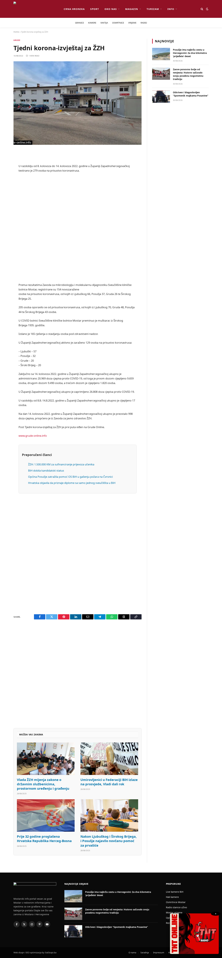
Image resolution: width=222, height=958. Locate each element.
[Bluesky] (5, 202)
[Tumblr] (5, 218)
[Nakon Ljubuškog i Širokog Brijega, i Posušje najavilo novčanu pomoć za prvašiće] (109, 815)
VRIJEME (132, 22)
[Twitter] (5, 169)
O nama (132, 952)
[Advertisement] (77, 227)
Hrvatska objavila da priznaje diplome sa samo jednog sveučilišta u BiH (71, 483)
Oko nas (110, 9)
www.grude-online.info (33, 435)
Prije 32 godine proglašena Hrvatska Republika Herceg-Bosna (44, 838)
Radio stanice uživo (176, 907)
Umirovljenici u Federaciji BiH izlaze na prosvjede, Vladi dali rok (109, 782)
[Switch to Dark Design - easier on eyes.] (207, 9)
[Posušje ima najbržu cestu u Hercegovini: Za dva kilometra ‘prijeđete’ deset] (161, 54)
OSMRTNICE (118, 22)
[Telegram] (5, 235)
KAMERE (92, 22)
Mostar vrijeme (174, 912)
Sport (94, 9)
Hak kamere (172, 896)
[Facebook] (5, 160)
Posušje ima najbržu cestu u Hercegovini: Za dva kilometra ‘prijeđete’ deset (190, 53)
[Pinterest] (5, 185)
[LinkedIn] (5, 210)
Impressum (158, 952)
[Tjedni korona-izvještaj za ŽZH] (77, 103)
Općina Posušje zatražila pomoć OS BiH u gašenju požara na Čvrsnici (70, 477)
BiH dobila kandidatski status (46, 470)
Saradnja (144, 952)
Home (16, 31)
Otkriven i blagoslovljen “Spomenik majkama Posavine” (190, 94)
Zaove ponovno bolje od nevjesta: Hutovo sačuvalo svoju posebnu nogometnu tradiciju (188, 74)
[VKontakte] (5, 227)
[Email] (5, 194)
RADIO (144, 22)
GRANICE (79, 22)
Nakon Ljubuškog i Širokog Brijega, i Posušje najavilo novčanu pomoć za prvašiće (108, 840)
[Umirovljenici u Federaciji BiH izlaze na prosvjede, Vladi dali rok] (109, 758)
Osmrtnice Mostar (176, 902)
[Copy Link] (5, 260)
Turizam (153, 9)
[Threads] (5, 251)
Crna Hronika (74, 9)
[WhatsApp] (5, 243)
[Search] (202, 9)
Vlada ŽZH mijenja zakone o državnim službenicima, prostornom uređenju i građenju (43, 784)
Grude (16, 40)
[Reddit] (5, 177)
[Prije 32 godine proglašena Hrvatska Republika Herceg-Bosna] (46, 815)
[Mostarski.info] (36, 9)
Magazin (131, 9)
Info (170, 9)
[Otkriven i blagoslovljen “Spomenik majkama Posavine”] (161, 96)
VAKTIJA (104, 22)
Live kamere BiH (174, 891)
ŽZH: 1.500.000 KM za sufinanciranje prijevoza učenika (61, 464)
